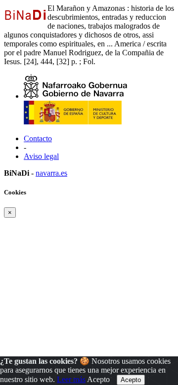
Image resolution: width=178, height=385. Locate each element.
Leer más (71, 379)
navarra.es (51, 173)
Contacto (38, 138)
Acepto (98, 379)
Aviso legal (41, 156)
